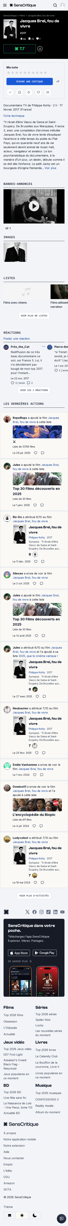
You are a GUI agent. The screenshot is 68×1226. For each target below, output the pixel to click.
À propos (9, 1133)
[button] (62, 5)
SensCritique (10, 15)
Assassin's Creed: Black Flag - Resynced (15, 1064)
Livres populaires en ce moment (48, 1075)
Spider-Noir (43, 1019)
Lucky (39, 1025)
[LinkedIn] (55, 913)
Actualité (9, 1034)
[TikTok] (48, 913)
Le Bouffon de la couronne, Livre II (47, 1064)
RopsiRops (20, 418)
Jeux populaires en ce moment (16, 1076)
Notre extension (14, 1145)
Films (22, 15)
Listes (9, 278)
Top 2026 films (13, 1015)
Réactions (12, 333)
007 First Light (12, 1054)
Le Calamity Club (46, 1056)
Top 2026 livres (45, 1050)
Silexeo (18, 573)
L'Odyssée (10, 1027)
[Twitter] (27, 913)
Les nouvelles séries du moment (48, 1033)
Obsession (10, 1021)
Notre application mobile (19, 1139)
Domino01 (19, 786)
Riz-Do (17, 517)
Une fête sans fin (14, 1097)
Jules (16, 465)
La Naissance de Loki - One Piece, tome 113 (17, 1105)
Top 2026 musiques (48, 1093)
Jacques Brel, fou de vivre (41, 15)
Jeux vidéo (13, 1042)
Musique (43, 1085)
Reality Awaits (44, 1105)
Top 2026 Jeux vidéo (17, 1049)
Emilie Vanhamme (25, 764)
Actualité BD (11, 1113)
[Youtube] (62, 913)
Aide (6, 1152)
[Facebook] (34, 913)
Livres (41, 1042)
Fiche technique (13, 115)
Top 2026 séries (46, 1014)
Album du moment (47, 1112)
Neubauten (20, 708)
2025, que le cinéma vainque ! (38, 656)
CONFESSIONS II (47, 1099)
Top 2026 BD (12, 1092)
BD (6, 1085)
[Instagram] (41, 913)
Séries (41, 1007)
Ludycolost (20, 838)
